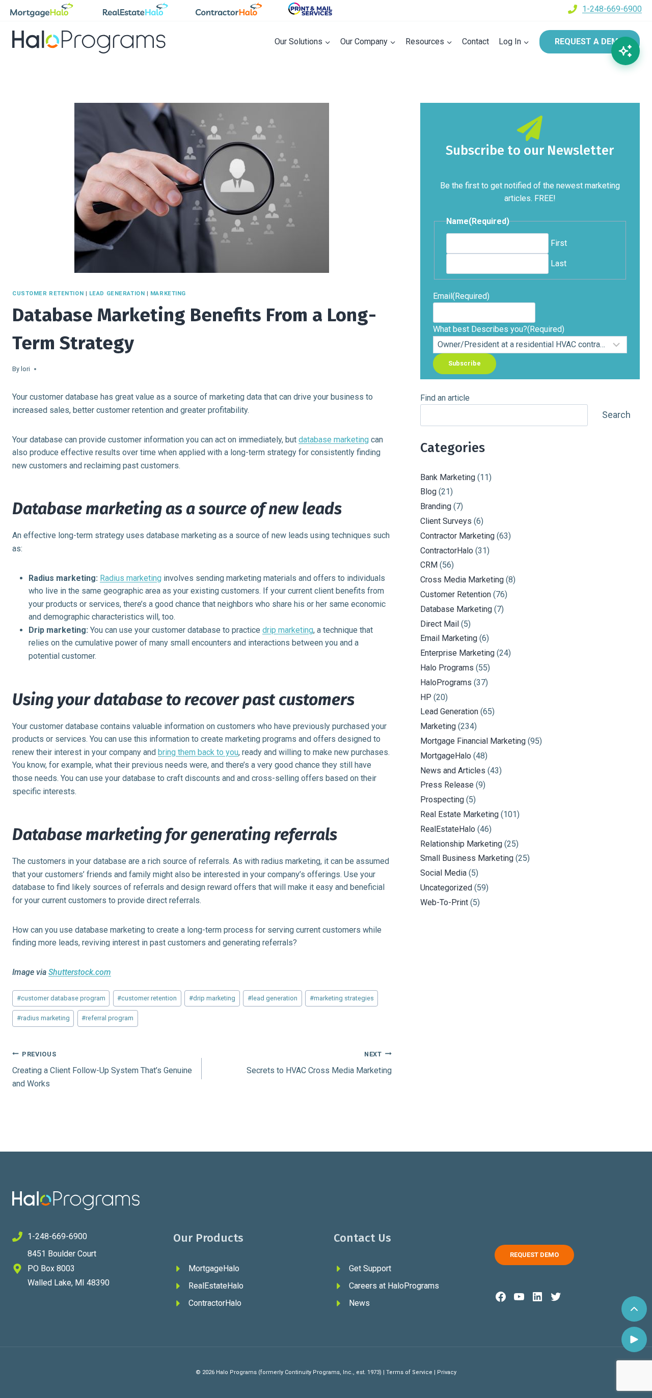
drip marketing (287, 630)
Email (461, 296)
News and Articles (452, 770)
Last (558, 263)
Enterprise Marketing (457, 653)
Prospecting (442, 799)
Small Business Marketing (466, 858)
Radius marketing (130, 578)
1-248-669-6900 (612, 9)
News (359, 1303)
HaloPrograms (446, 682)
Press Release (447, 785)
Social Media (443, 873)
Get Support (370, 1268)
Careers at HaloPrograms (394, 1286)
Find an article (445, 398)
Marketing (168, 293)
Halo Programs (447, 668)
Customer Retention (48, 293)
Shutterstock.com (79, 972)
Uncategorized (446, 887)
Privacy (446, 1372)
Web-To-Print (444, 902)
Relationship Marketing (461, 844)
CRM (429, 565)
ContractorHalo (446, 550)
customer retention (147, 998)
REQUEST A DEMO (589, 41)
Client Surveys (446, 521)
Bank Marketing (447, 477)
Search (616, 414)
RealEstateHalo (447, 829)
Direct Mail (439, 624)
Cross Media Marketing (462, 579)
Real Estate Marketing (459, 814)
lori (25, 369)
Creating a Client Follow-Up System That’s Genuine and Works (102, 1069)
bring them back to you (198, 752)
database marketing (333, 439)
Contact (475, 41)
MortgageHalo (445, 756)
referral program (107, 1018)
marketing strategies (342, 998)
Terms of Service (409, 1372)
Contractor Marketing (457, 536)
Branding (435, 506)
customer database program (61, 998)
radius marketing (43, 1018)
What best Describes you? (498, 329)
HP (425, 697)
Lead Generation (117, 293)
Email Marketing (448, 638)
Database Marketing (456, 609)
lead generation (272, 998)
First (559, 243)
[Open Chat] (625, 51)
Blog (428, 491)
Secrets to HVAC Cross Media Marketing (319, 1063)
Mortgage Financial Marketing (473, 741)
